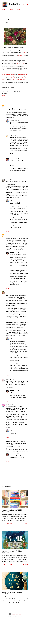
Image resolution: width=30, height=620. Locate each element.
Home (4, 9)
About (11, 9)
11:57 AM (17, 252)
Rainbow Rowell (19, 76)
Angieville (12, 616)
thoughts (4, 93)
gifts (13, 91)
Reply (7, 176)
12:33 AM (17, 390)
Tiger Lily (13, 79)
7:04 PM (11, 292)
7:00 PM (14, 235)
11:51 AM (17, 200)
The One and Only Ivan (5, 57)
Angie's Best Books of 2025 (12, 510)
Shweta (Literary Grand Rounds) (13, 441)
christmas (8, 91)
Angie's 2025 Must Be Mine (12, 551)
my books (17, 91)
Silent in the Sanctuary (20, 63)
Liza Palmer (20, 74)
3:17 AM (23, 441)
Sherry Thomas (6, 76)
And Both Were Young (12, 77)
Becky (7, 292)
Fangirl (25, 52)
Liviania (7, 379)
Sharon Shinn (8, 72)
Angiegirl (12, 120)
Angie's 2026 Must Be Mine (12, 592)
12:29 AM (17, 158)
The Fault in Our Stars (21, 55)
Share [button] (3, 95)
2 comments (9, 523)
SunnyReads (8, 235)
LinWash (8, 105)
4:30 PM (12, 105)
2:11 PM (17, 453)
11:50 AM (17, 120)
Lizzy (11, 135)
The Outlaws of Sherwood (10, 74)
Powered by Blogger (16, 614)
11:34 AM (12, 404)
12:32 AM (17, 338)
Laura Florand (19, 79)
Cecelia (7, 404)
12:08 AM (15, 135)
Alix (7, 179)
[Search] (24, 2)
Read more (25, 523)
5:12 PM (10, 179)
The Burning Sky (12, 76)
